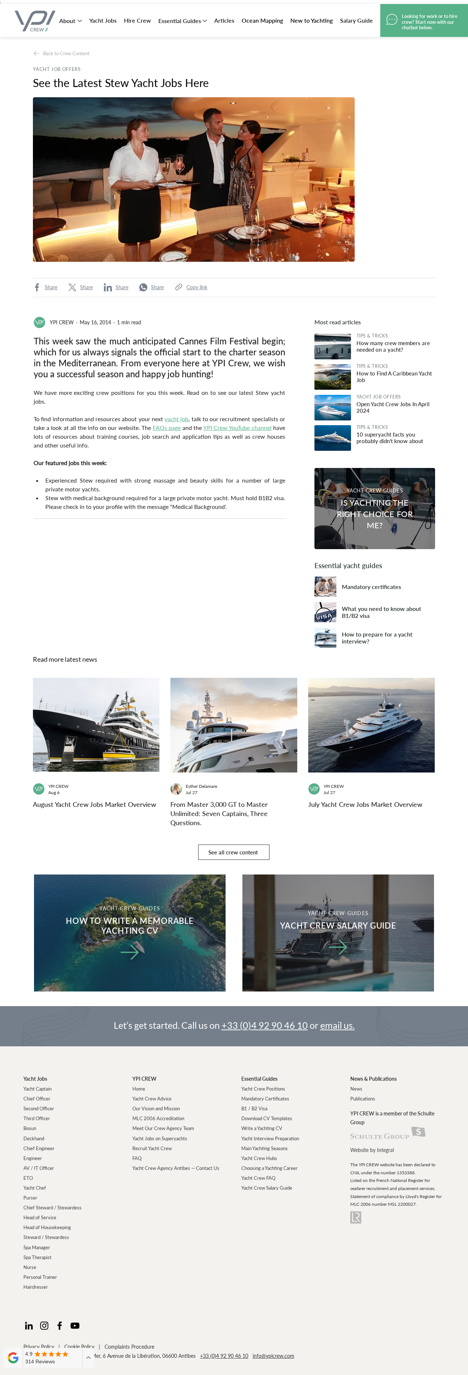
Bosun (29, 1128)
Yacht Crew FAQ (258, 1178)
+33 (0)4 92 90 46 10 (265, 1025)
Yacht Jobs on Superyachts (159, 1138)
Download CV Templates (266, 1118)
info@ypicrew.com (273, 1356)
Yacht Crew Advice (151, 1099)
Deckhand (33, 1138)
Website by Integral (372, 1150)
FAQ (136, 1158)
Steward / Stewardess (46, 1237)
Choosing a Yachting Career (269, 1168)
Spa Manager (36, 1247)
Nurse (29, 1267)
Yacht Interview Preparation (270, 1138)
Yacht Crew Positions (263, 1089)
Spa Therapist (37, 1257)
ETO (28, 1178)
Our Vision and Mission (156, 1108)
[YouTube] (74, 1325)
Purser (30, 1198)
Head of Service (39, 1217)
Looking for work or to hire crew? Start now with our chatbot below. (429, 21)
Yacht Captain (37, 1089)
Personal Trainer (40, 1277)
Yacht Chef (34, 1188)
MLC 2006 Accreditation (158, 1118)
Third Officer (36, 1118)
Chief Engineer (38, 1148)
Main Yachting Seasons (264, 1148)
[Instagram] (44, 1325)
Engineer (32, 1158)
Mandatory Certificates (265, 1099)
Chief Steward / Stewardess (52, 1207)
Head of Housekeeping (47, 1227)
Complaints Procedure (129, 1347)
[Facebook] (59, 1325)
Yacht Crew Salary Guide (266, 1188)
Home (138, 1089)
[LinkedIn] (28, 1325)
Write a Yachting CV (261, 1128)
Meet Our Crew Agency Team (163, 1128)
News (356, 1089)
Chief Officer (36, 1099)
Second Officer (38, 1108)
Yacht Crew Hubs (259, 1158)
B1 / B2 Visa (254, 1108)
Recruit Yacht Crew (152, 1148)
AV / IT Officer (38, 1168)
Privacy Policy (38, 1347)
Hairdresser (35, 1287)
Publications (362, 1099)
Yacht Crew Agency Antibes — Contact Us (175, 1168)
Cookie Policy (79, 1347)
